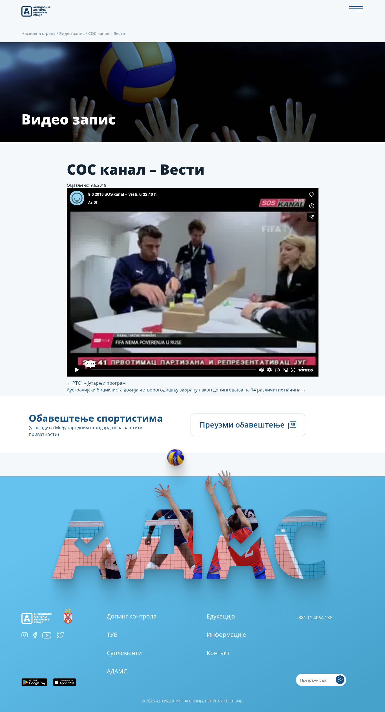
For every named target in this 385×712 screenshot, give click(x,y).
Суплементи (124, 653)
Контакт (218, 653)
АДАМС (117, 671)
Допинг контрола (132, 616)
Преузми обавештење (243, 424)
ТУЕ (112, 634)
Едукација (221, 616)
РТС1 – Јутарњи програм (96, 383)
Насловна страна (38, 33)
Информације (226, 634)
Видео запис (72, 33)
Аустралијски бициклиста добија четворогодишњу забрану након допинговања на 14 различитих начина (186, 390)
